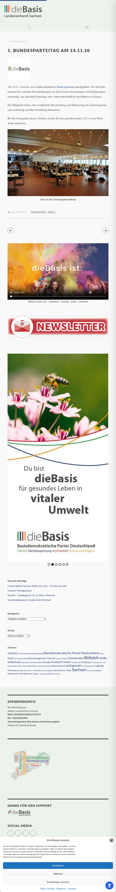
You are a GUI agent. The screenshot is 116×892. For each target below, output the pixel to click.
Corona (59, 658)
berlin (101, 653)
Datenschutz (61, 888)
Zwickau (57, 674)
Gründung (85, 662)
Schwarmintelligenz (94, 670)
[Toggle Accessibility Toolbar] (109, 885)
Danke (65, 658)
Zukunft (49, 674)
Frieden (66, 662)
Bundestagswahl (37, 658)
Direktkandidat (36, 662)
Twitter (13, 832)
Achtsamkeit (23, 653)
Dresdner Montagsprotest (20, 591)
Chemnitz (51, 658)
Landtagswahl (72, 665)
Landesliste (31, 666)
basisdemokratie (36, 654)
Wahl (30, 674)
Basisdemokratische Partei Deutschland (71, 653)
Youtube (43, 674)
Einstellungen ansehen (58, 882)
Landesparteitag (42, 666)
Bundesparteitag (65, 87)
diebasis (51, 212)
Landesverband (57, 666)
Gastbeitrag (75, 662)
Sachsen (79, 670)
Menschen (28, 670)
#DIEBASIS (13, 653)
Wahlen (36, 674)
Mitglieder (49, 670)
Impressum (72, 888)
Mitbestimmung (39, 670)
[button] (111, 840)
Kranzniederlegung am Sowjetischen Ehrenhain (29, 600)
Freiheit (56, 662)
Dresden (47, 662)
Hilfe (19, 666)
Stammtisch (13, 674)
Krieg (24, 666)
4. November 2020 (17, 41)
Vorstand (23, 674)
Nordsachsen (59, 670)
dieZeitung (26, 662)
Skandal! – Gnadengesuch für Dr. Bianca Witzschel (31, 595)
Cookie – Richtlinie (47, 888)
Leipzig (99, 666)
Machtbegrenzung (15, 670)
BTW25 (11, 658)
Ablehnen (58, 873)
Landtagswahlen (88, 666)
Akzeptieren (58, 865)
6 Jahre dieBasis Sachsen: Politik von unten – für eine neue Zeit (37, 586)
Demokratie (75, 658)
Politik (68, 671)
